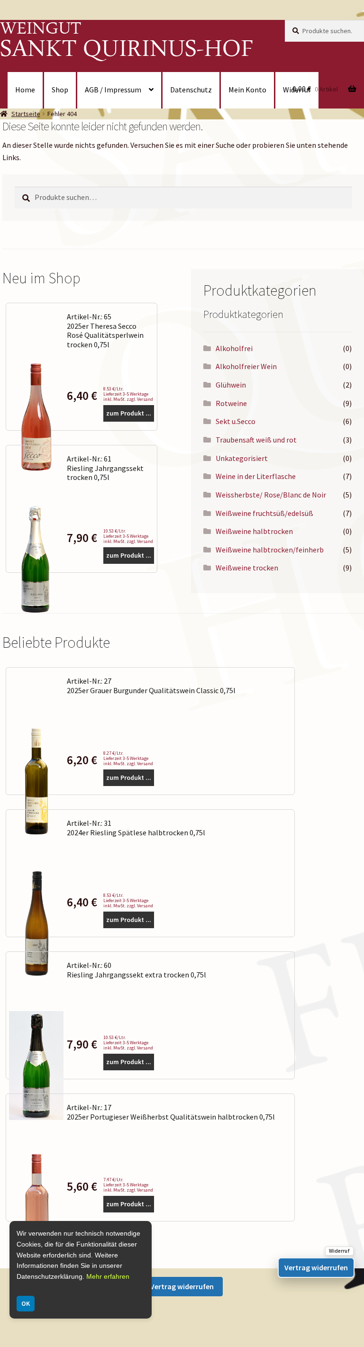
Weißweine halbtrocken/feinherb (270, 549)
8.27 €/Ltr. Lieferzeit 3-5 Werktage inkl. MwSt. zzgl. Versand (128, 758)
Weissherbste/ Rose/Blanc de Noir (271, 494)
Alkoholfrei (234, 348)
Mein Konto (247, 89)
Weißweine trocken (247, 567)
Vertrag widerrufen (182, 1286)
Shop (60, 89)
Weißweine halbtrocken (254, 531)
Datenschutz (191, 89)
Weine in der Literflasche (256, 476)
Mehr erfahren (107, 1276)
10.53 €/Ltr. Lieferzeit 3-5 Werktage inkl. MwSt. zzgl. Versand (128, 536)
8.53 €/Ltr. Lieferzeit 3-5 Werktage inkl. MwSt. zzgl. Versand (128, 394)
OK (25, 1303)
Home (25, 89)
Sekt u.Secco (235, 421)
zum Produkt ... (128, 413)
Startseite (25, 113)
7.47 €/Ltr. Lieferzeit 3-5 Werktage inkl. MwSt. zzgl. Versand (128, 1185)
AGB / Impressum (113, 89)
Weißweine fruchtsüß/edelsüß (264, 513)
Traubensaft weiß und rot (256, 439)
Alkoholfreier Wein (246, 366)
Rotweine (231, 403)
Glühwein (231, 384)
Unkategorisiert (242, 458)
